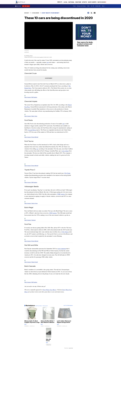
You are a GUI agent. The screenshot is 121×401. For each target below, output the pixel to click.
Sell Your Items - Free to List (41, 305)
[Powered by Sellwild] (71, 348)
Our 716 (92, 6)
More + (103, 6)
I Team (74, 6)
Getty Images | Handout (30, 220)
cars (48, 62)
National (71, 2)
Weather (78, 2)
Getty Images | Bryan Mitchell (31, 137)
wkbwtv (16, 6)
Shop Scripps (92, 2)
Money (26, 13)
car (37, 149)
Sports (84, 2)
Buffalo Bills (97, 6)
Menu (59, 2)
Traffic (88, 6)
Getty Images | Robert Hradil (31, 262)
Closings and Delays (81, 6)
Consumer (35, 13)
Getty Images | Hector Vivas (31, 203)
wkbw (18, 6)
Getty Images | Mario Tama (30, 116)
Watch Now (101, 2)
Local (65, 2)
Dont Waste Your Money (50, 13)
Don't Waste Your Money (49, 290)
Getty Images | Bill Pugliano (30, 97)
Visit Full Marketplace (68, 305)
